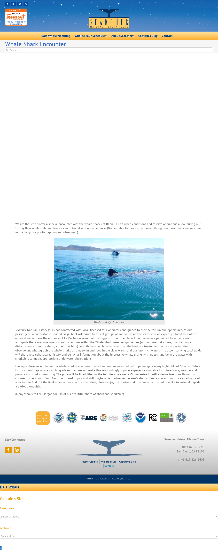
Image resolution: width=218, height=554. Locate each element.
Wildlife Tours (108, 461)
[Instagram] (17, 450)
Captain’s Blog (127, 461)
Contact (109, 465)
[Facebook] (8, 450)
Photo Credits (90, 461)
